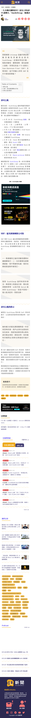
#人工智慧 (5, 613)
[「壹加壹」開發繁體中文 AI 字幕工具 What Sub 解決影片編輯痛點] (25, 559)
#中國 (12, 602)
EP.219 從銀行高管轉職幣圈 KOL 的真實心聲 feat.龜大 (15, 658)
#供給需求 (16, 582)
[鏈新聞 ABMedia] (15, 2)
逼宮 (21, 145)
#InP (22, 596)
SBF (7, 395)
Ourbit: (5, 473)
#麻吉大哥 (5, 579)
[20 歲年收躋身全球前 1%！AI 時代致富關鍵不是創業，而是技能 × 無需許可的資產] (25, 569)
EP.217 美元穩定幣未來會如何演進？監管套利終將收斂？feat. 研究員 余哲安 (15, 665)
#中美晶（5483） (7, 582)
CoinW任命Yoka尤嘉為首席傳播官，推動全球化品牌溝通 (15, 483)
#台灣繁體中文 (14, 613)
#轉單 (4, 590)
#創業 (12, 619)
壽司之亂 (5, 86)
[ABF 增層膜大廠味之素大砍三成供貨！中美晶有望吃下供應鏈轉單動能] (25, 538)
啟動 (25, 119)
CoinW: (5, 483)
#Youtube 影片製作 (16, 610)
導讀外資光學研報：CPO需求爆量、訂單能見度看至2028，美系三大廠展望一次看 (11, 547)
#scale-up (5, 602)
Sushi (15, 142)
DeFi (3, 7)
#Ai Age (25, 616)
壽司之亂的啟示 (7, 90)
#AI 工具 (25, 607)
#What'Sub (5, 610)
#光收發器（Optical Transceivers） (11, 605)
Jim (6, 18)
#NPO (17, 599)
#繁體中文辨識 (16, 616)
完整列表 (24, 440)
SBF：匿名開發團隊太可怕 (10, 88)
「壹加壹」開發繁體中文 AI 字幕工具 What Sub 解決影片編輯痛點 (11, 557)
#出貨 (23, 582)
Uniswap (20, 395)
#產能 (19, 587)
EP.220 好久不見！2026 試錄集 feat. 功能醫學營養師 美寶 (15, 652)
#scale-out (24, 599)
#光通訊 (25, 605)
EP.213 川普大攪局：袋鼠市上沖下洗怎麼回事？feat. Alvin (15, 671)
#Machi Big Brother (17, 576)
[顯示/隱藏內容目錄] (19, 84)
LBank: (5, 453)
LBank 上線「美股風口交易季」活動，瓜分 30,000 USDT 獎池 (15, 454)
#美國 (4, 607)
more (25, 509)
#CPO (17, 596)
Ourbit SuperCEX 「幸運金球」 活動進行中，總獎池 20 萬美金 (15, 474)
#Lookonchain (6, 576)
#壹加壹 (22, 613)
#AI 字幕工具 (17, 607)
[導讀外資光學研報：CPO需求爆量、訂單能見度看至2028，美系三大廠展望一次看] (25, 548)
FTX (3, 395)
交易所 (26, 395)
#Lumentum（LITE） (8, 599)
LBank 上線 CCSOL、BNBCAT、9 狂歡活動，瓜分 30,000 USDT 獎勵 (15, 464)
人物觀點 (13, 7)
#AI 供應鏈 (18, 579)
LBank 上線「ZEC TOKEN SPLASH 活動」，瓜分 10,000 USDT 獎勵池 (15, 493)
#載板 (25, 587)
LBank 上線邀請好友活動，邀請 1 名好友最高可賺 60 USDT (15, 503)
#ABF (12, 579)
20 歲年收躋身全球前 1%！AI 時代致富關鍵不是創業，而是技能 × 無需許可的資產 (11, 568)
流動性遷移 (11, 132)
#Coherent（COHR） (8, 596)
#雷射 (10, 607)
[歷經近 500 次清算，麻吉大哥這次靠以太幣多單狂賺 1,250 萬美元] (25, 528)
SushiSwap (14, 161)
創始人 (3, 398)
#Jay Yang (5, 619)
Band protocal (18, 155)
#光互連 (18, 602)
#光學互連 (25, 602)
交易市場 (7, 7)
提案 (19, 135)
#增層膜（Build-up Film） (9, 587)
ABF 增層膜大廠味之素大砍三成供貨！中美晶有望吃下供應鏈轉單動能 (11, 537)
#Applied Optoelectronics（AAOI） (11, 593)
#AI (9, 590)
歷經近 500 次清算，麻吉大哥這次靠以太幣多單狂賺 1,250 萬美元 (11, 527)
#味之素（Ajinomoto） (8, 584)
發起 (18, 150)
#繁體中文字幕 (6, 616)
